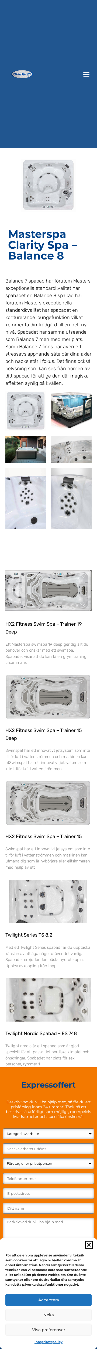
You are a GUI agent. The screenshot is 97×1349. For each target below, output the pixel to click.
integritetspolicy (48, 1342)
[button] (89, 1245)
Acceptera (48, 1299)
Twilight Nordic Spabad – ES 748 (41, 1033)
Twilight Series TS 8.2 (29, 935)
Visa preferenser (48, 1329)
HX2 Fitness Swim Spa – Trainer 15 (43, 836)
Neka (48, 1314)
